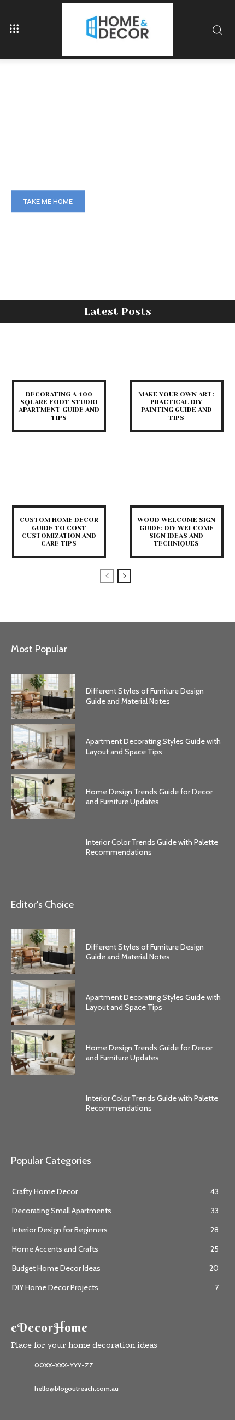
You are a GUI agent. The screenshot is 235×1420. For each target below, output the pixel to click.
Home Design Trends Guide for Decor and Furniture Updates (149, 796)
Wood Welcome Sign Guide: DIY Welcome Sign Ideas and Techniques (176, 531)
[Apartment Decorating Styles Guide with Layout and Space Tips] (43, 746)
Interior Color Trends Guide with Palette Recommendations (152, 1103)
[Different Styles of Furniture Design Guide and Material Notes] (43, 696)
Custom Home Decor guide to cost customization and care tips (59, 531)
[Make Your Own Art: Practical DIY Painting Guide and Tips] (176, 358)
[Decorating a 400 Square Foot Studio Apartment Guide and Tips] (59, 358)
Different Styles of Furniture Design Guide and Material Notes (145, 696)
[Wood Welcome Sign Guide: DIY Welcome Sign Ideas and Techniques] (176, 483)
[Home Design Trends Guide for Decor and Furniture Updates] (43, 796)
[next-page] (124, 576)
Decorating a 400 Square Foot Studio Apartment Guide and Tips (59, 406)
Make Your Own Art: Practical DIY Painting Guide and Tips (176, 406)
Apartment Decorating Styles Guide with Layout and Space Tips (153, 746)
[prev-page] (107, 576)
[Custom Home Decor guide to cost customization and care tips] (59, 483)
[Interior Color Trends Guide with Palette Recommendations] (43, 847)
